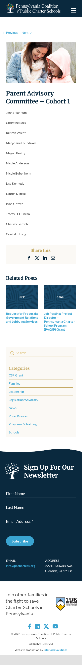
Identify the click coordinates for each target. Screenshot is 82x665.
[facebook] (29, 626)
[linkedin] (37, 626)
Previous (12, 32)
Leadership (16, 391)
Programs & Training (23, 424)
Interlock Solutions (55, 649)
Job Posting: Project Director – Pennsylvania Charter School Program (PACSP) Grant (59, 321)
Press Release (18, 416)
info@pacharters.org (20, 566)
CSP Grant (16, 375)
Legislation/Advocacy (23, 400)
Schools (14, 432)
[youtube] (55, 626)
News (13, 408)
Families (14, 383)
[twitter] (46, 626)
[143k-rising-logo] (66, 599)
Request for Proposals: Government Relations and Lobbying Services (22, 317)
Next (25, 32)
